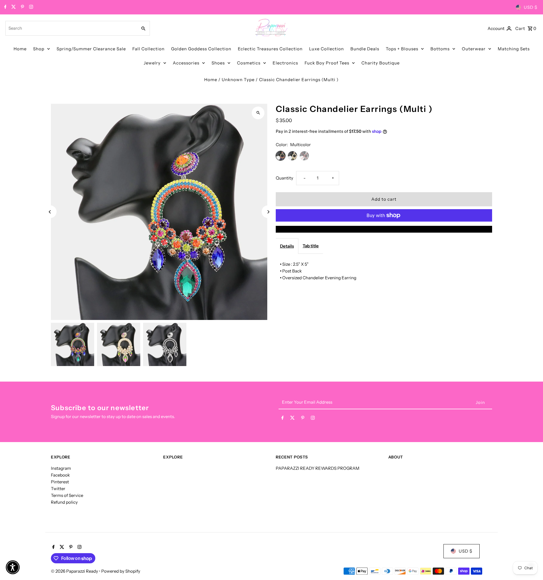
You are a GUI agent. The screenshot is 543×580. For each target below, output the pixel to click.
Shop (38, 48)
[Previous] (50, 211)
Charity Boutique (380, 63)
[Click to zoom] (258, 113)
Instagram (61, 468)
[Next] (268, 211)
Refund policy (64, 502)
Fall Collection (148, 48)
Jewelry (152, 63)
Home (20, 48)
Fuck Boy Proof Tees (327, 63)
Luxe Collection (326, 48)
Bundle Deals (364, 48)
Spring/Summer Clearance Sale (91, 48)
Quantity (284, 178)
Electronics (285, 63)
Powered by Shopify (120, 571)
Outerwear (474, 48)
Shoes (218, 63)
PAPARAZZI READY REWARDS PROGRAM (317, 468)
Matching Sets (514, 48)
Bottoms (440, 48)
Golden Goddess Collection (201, 48)
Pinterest (60, 481)
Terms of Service (67, 495)
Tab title (311, 245)
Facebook (60, 475)
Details (287, 246)
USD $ (530, 7)
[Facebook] (5, 7)
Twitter (58, 488)
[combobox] (71, 28)
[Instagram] (30, 7)
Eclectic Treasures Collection (270, 48)
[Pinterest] (22, 7)
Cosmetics (248, 63)
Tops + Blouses (402, 48)
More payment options (384, 229)
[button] (13, 567)
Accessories (186, 63)
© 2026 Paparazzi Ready (75, 571)
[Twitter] (13, 7)
